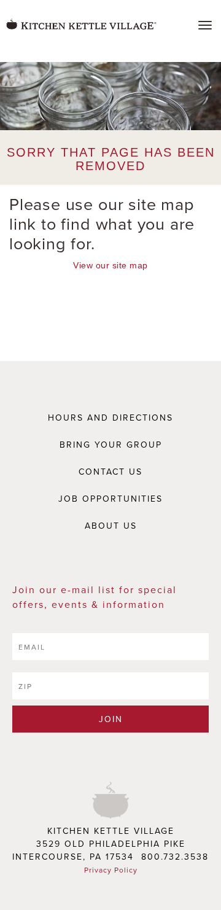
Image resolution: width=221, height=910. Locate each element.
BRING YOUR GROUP (111, 444)
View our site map (110, 265)
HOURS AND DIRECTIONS (110, 417)
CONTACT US (110, 471)
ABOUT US (111, 525)
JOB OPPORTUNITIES (110, 498)
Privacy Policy (111, 870)
